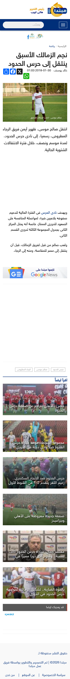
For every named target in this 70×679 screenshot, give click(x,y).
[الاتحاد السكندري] (35, 473)
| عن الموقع (32, 675)
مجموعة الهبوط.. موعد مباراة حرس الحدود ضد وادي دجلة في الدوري (38, 445)
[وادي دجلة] (35, 436)
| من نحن (13, 675)
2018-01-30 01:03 (39, 70)
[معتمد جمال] (35, 546)
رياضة (52, 46)
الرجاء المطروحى (24, 369)
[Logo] (35, 9)
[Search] (4, 22)
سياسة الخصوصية (54, 675)
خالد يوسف (60, 70)
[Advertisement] (35, 323)
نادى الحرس (49, 213)
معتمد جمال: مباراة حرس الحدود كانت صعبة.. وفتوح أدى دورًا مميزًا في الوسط (36, 556)
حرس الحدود (58, 369)
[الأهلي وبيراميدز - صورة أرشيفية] (35, 509)
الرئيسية (62, 46)
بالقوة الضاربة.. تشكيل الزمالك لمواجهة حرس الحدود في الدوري (35, 591)
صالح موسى (41, 369)
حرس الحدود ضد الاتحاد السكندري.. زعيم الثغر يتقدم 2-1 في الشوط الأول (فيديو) (36, 483)
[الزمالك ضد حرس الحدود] (35, 583)
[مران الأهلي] (35, 399)
